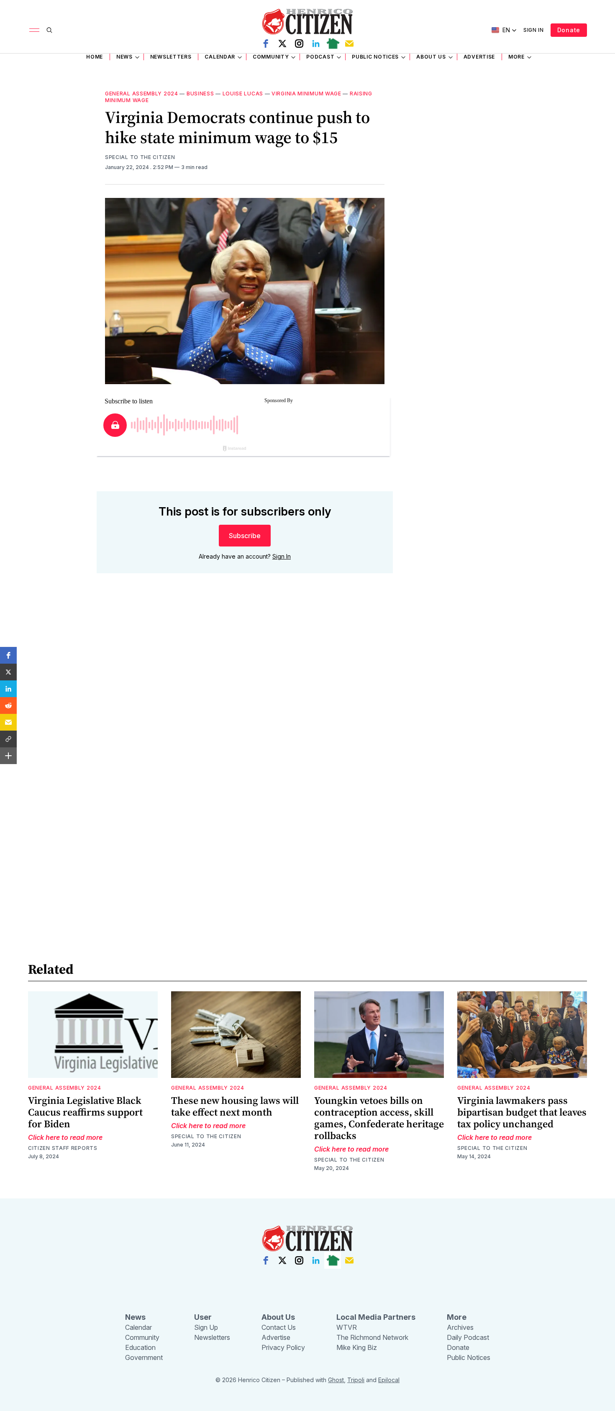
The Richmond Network (372, 1337)
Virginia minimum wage (306, 93)
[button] (8, 655)
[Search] (49, 30)
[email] (349, 43)
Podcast (320, 57)
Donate (568, 29)
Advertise (479, 57)
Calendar (220, 57)
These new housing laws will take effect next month (235, 1106)
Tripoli (355, 1379)
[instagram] (299, 43)
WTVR (346, 1327)
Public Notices (375, 57)
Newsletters (171, 57)
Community (271, 57)
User (203, 1317)
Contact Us (278, 1327)
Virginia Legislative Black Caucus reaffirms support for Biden (85, 1112)
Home (94, 57)
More (516, 57)
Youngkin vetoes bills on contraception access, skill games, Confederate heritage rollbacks (379, 1117)
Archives (460, 1327)
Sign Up (206, 1327)
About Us (431, 57)
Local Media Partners (375, 1317)
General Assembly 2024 (141, 93)
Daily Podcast (468, 1337)
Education (140, 1347)
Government (144, 1357)
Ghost (336, 1379)
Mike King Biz (356, 1347)
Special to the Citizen (140, 157)
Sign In (533, 30)
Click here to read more (65, 1137)
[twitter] (282, 43)
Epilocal (389, 1379)
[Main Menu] (34, 30)
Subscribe (245, 535)
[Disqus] (245, 699)
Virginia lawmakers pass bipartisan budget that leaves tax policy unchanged (522, 1112)
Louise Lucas (243, 93)
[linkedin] (316, 43)
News (124, 57)
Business (200, 93)
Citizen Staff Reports (62, 1148)
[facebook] (265, 43)
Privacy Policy (283, 1347)
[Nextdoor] (332, 43)
